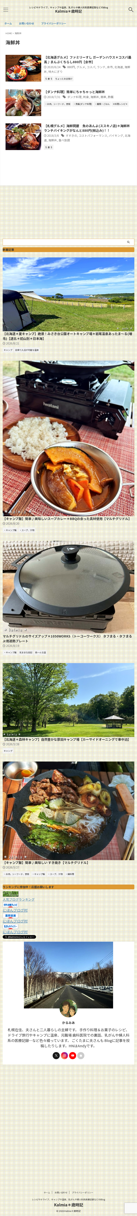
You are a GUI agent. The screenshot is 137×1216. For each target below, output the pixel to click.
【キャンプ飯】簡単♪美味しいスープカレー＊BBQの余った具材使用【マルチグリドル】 (67, 518)
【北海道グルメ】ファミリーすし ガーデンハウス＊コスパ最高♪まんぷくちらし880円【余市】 (87, 59)
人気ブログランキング (19, 899)
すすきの (71, 135)
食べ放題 (64, 140)
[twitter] (56, 1055)
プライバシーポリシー (53, 23)
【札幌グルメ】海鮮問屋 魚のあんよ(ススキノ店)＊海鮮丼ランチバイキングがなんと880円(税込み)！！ (87, 128)
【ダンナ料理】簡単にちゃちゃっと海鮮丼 (74, 91)
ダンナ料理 (74, 97)
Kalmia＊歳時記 (68, 11)
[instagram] (64, 1055)
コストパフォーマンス (93, 135)
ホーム (8, 23)
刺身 (86, 97)
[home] (80, 1055)
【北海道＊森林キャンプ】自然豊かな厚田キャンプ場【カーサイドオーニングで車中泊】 (67, 739)
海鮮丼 (94, 97)
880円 (71, 67)
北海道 (118, 67)
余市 (110, 67)
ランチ (101, 67)
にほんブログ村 (15, 910)
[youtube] (72, 1055)
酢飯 (111, 97)
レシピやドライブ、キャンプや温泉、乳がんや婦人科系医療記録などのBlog (68, 1199)
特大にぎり (55, 71)
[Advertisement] (68, 212)
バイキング (116, 135)
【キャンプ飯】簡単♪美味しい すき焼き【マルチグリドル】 (46, 862)
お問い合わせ (26, 23)
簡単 (103, 97)
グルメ (81, 67)
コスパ (91, 67)
